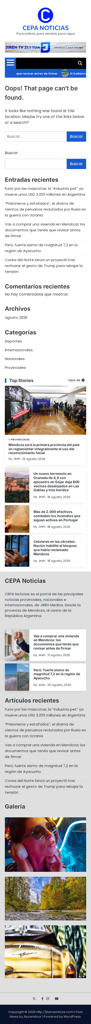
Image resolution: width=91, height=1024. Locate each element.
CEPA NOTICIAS (46, 27)
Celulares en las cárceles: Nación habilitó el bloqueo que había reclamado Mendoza (55, 547)
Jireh (16, 459)
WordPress (72, 1016)
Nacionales (15, 358)
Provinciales (15, 367)
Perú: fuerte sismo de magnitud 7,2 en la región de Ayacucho (56, 674)
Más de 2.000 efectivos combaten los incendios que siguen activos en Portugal (56, 516)
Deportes (13, 341)
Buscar (11, 153)
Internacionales (19, 349)
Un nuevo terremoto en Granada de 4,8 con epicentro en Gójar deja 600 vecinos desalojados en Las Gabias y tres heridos (56, 481)
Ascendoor (32, 1016)
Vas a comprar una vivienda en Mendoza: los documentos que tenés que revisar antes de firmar (45, 230)
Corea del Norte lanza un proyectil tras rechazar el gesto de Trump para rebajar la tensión (44, 265)
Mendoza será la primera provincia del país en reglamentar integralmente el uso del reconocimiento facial (44, 449)
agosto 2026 (16, 317)
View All (74, 380)
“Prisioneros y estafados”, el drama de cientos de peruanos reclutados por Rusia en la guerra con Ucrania (45, 209)
